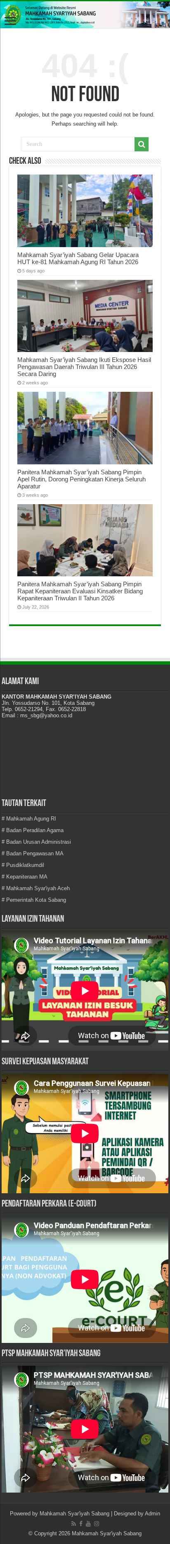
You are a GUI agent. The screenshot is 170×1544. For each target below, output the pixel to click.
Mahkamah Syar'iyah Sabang (74, 1513)
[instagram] (96, 1524)
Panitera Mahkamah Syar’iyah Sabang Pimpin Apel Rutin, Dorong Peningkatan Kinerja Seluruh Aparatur (81, 479)
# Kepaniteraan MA (24, 877)
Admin (152, 1513)
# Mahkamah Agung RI (29, 819)
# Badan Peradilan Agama (33, 830)
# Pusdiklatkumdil (23, 865)
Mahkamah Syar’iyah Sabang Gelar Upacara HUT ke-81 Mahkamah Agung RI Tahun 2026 (78, 258)
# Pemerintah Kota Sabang (34, 900)
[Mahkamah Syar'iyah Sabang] (85, 14)
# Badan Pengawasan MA (33, 853)
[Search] (142, 144)
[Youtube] (88, 1524)
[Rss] (74, 1524)
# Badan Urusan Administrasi (36, 842)
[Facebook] (80, 1524)
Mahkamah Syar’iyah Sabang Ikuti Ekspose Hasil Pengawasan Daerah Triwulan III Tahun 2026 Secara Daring (84, 366)
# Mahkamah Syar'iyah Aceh (36, 888)
